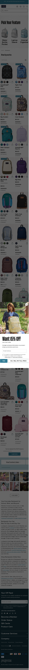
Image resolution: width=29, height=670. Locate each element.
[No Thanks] (26, 304)
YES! (3, 361)
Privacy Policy (8, 357)
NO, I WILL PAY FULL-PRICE (18, 361)
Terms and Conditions (17, 357)
